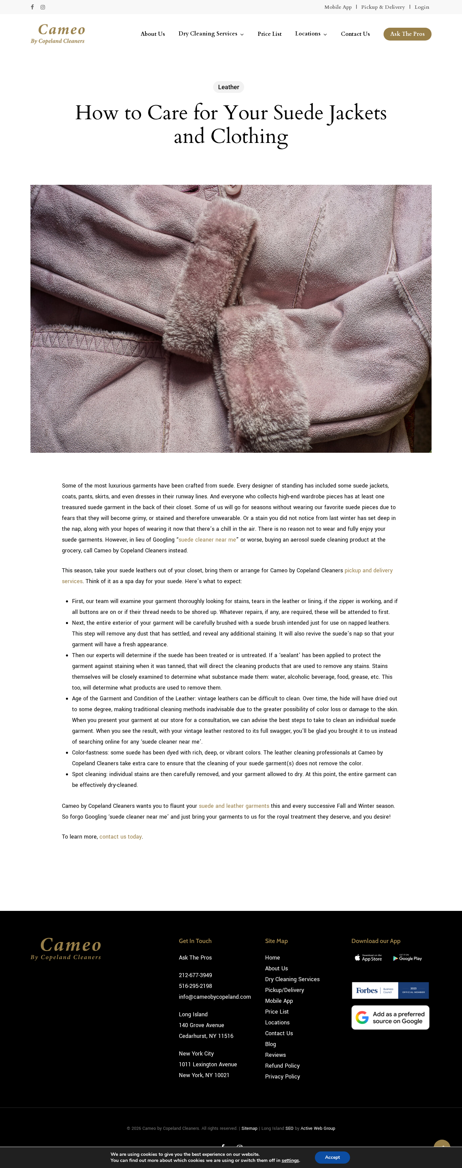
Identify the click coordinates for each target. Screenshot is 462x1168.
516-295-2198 (195, 986)
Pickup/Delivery (284, 990)
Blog (270, 1044)
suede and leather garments (234, 806)
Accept (332, 1157)
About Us (276, 968)
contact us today (120, 837)
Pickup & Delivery (383, 7)
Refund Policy (282, 1066)
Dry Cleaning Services (292, 979)
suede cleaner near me (207, 540)
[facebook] (32, 7)
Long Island (193, 1014)
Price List (277, 1012)
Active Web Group (318, 1128)
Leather (228, 87)
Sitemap (249, 1128)
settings (290, 1161)
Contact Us (279, 1033)
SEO (289, 1128)
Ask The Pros (195, 958)
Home (272, 958)
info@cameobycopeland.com (215, 997)
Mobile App (338, 7)
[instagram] (43, 7)
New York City (196, 1054)
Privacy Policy (282, 1076)
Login (422, 7)
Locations (277, 1022)
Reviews (275, 1055)
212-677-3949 (195, 975)
